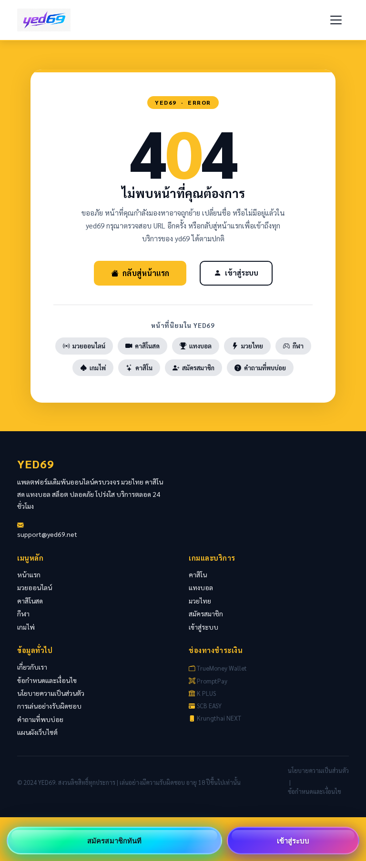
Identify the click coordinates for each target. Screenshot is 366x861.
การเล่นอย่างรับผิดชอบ (49, 706)
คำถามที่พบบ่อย (265, 368)
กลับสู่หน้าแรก (145, 273)
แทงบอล (200, 346)
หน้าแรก (29, 574)
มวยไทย (252, 346)
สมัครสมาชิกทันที (114, 840)
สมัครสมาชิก (198, 368)
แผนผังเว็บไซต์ (37, 732)
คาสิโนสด (147, 346)
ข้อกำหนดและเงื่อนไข (47, 680)
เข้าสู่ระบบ (241, 272)
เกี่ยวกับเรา (32, 667)
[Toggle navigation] (336, 20)
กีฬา (298, 346)
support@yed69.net (47, 534)
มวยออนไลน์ (88, 346)
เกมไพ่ (98, 368)
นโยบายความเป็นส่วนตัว (50, 693)
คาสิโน (143, 368)
